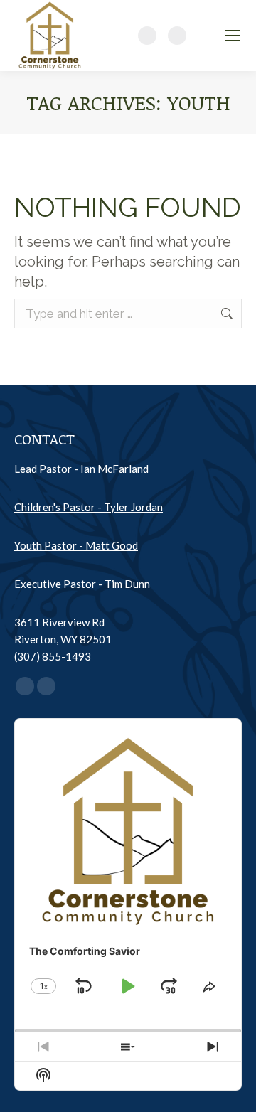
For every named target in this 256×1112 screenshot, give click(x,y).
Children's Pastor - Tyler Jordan (88, 507)
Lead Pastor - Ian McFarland (81, 468)
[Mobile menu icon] (232, 35)
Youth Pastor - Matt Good (76, 545)
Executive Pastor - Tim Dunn (82, 583)
